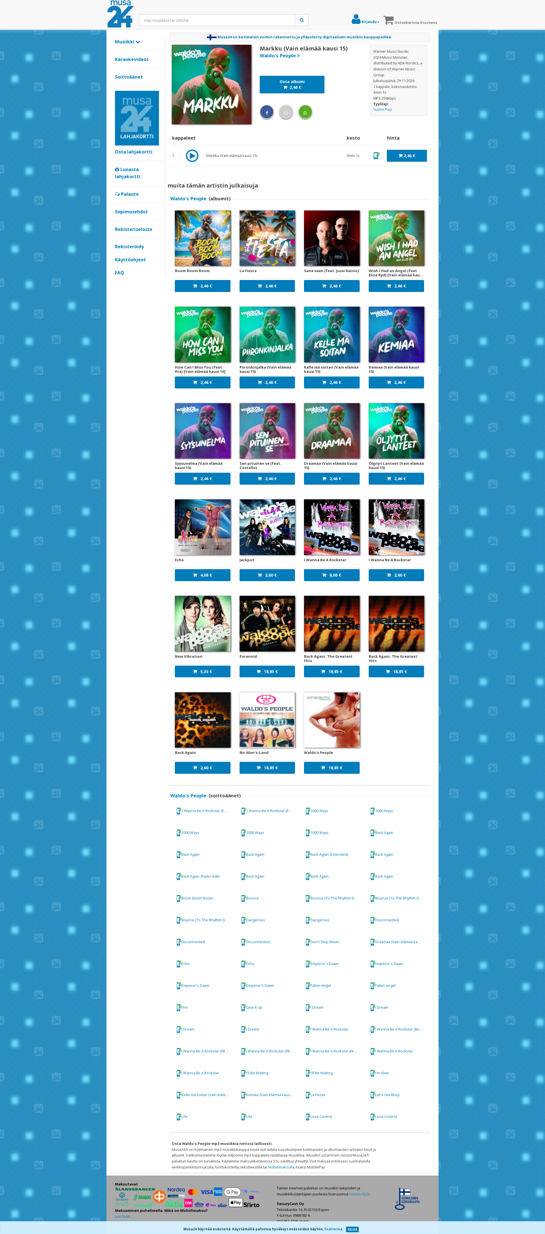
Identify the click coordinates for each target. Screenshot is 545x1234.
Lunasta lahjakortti (127, 173)
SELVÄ (352, 1229)
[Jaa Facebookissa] (267, 112)
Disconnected (387, 919)
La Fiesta (318, 1094)
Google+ (118, 282)
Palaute (129, 194)
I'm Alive (382, 1072)
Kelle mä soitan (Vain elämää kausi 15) (208, 1094)
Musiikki (125, 42)
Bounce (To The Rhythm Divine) (337, 898)
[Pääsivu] (120, 14)
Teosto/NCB (359, 1194)
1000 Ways (319, 810)
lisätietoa (333, 1229)
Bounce (252, 898)
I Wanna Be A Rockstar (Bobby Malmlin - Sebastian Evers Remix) (402, 1029)
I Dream (317, 1007)
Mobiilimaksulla (281, 1167)
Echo (185, 963)
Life (184, 1116)
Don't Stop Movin (325, 941)
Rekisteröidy (129, 246)
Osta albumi (292, 84)
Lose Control (321, 1116)
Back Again (384, 832)
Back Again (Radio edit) (200, 876)
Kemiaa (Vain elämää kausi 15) (271, 1094)
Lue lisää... (123, 1216)
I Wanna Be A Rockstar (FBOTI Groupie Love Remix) (208, 1051)
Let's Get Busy (387, 1094)
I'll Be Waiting (257, 1072)
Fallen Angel (321, 985)
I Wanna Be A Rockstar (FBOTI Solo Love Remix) (272, 1051)
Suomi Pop (382, 109)
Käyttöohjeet (130, 260)
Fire (184, 1007)
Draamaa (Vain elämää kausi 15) (401, 941)
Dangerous (255, 919)
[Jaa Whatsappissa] (305, 112)
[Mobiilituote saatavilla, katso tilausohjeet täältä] (376, 155)
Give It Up (254, 1007)
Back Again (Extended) (329, 854)
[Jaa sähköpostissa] (286, 112)
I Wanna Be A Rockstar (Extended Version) (208, 810)
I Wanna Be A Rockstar (329, 1029)
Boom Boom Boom (197, 898)
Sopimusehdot (131, 212)
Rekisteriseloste (133, 229)
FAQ (119, 273)
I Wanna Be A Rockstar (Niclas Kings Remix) (337, 1051)
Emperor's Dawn (325, 963)
